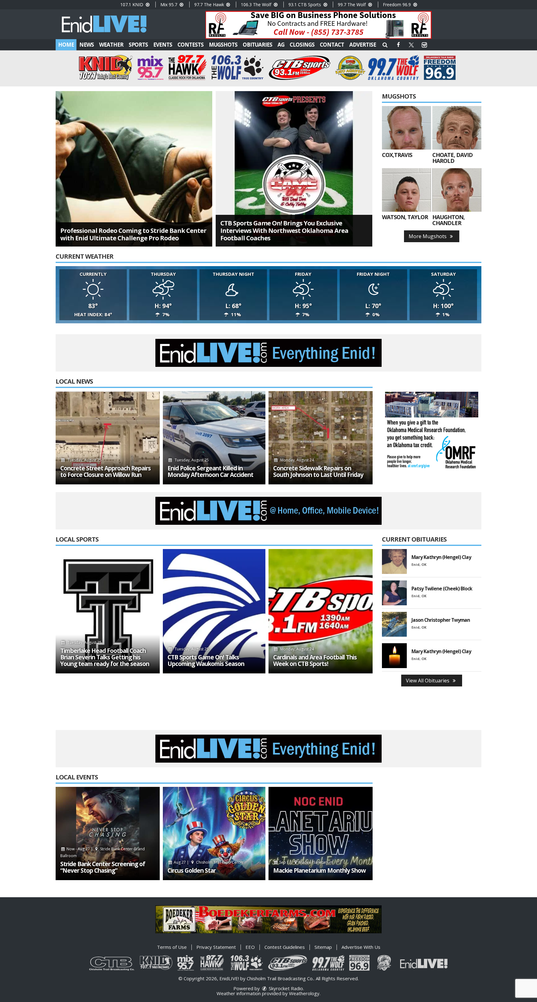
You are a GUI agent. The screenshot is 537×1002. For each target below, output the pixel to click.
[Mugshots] (406, 128)
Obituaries (257, 44)
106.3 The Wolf (257, 4)
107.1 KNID (132, 4)
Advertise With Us (361, 947)
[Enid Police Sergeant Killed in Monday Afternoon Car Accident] (214, 437)
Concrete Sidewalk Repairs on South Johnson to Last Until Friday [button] (318, 471)
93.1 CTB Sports (305, 4)
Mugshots (223, 44)
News (86, 44)
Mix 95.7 (169, 4)
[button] (385, 44)
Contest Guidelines (284, 947)
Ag (281, 44)
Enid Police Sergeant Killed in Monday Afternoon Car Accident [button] (210, 471)
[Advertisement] (318, 25)
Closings (302, 44)
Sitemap (323, 947)
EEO (250, 947)
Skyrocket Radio (285, 988)
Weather (111, 44)
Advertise (362, 44)
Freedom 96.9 (397, 4)
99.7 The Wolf (352, 4)
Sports (138, 44)
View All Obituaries (428, 680)
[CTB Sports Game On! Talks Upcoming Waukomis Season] (214, 611)
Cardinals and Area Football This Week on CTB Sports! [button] (315, 660)
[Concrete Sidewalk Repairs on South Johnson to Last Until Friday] (320, 437)
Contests (190, 44)
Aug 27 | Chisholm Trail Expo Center (208, 862)
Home (66, 44)
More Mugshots (428, 236)
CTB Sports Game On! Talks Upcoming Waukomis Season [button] (206, 660)
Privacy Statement (216, 947)
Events (162, 44)
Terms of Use (172, 947)
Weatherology (304, 993)
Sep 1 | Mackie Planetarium (305, 862)
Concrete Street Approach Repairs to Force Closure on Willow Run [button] (105, 471)
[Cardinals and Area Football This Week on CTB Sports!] (320, 611)
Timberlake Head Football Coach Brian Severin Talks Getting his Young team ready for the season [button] (104, 657)
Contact (332, 44)
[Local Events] (108, 833)
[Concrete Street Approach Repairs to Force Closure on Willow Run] (108, 437)
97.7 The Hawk (209, 4)
